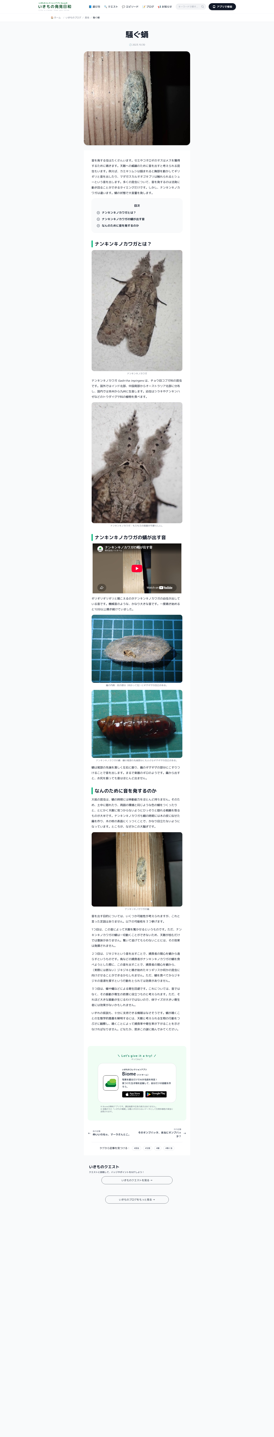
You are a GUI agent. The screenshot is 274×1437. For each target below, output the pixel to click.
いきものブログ (73, 17)
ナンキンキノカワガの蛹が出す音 (123, 219)
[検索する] (202, 6)
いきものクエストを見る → (137, 1180)
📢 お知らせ (165, 6)
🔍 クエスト (111, 6)
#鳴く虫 (168, 1148)
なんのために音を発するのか (120, 226)
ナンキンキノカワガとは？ (119, 213)
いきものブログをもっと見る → (137, 1199)
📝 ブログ (148, 6)
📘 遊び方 (94, 6)
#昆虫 (136, 1148)
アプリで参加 (224, 6)
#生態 (147, 1148)
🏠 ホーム (56, 17)
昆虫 (87, 17)
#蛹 (157, 1148)
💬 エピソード (130, 6)
